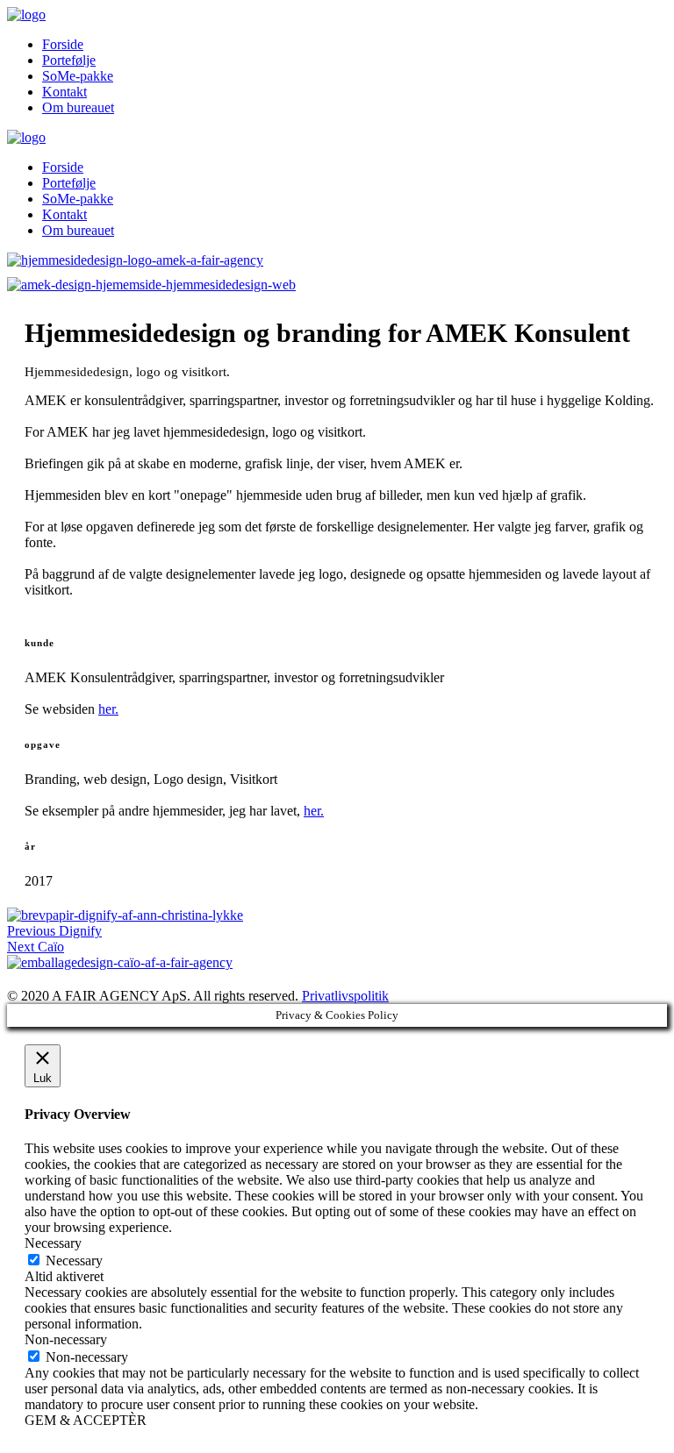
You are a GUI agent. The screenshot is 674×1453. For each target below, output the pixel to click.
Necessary (74, 1260)
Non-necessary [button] (66, 1339)
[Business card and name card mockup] (337, 260)
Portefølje (69, 60)
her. (108, 709)
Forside (62, 44)
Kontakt (64, 91)
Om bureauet (78, 107)
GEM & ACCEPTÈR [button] (86, 1420)
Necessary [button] (53, 1243)
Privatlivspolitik (345, 995)
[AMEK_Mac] (337, 285)
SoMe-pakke (77, 75)
